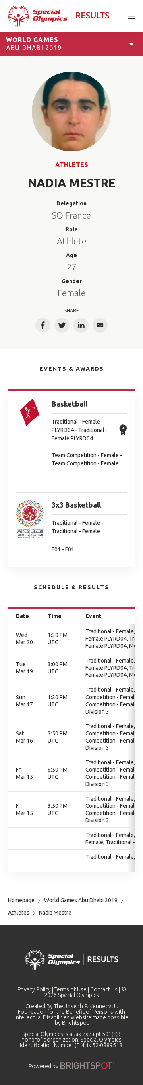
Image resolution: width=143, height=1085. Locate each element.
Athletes (71, 164)
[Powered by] (87, 1065)
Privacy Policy (34, 989)
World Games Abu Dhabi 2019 (81, 900)
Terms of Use (70, 989)
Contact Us (104, 989)
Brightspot (75, 1023)
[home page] (58, 16)
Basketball (69, 404)
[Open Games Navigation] (131, 44)
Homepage (21, 900)
